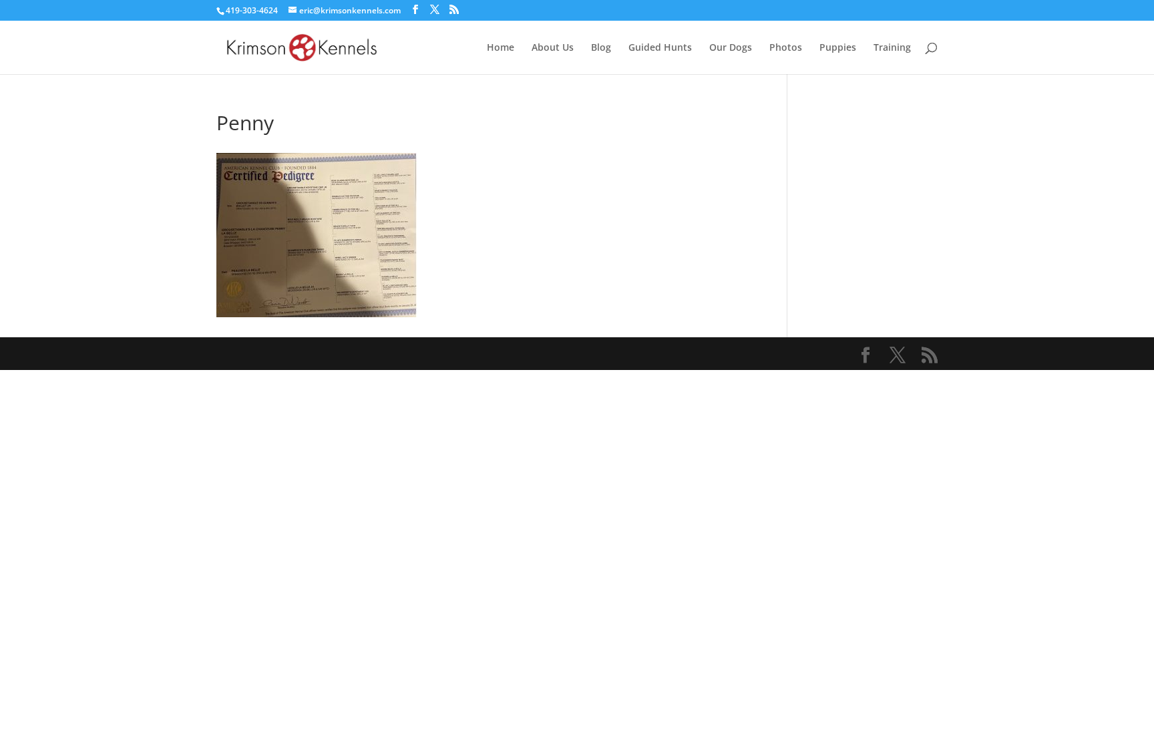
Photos (785, 48)
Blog (601, 48)
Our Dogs (730, 48)
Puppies (837, 48)
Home (500, 48)
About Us (553, 48)
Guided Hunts (660, 48)
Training (892, 48)
